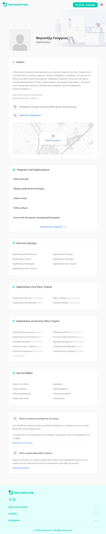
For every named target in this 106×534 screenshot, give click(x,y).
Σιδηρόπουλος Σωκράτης (68, 351)
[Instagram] (14, 499)
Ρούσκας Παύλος (66, 302)
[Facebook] (10, 499)
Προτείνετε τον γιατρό (23, 443)
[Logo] (15, 5)
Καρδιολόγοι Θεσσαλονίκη (25, 254)
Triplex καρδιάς (19, 388)
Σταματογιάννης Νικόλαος (28, 302)
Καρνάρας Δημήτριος (68, 341)
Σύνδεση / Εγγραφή (85, 4)
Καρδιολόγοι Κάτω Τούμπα (25, 268)
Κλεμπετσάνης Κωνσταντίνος (28, 337)
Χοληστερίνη (59, 398)
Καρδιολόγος (37, 94)
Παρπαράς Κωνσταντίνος (28, 332)
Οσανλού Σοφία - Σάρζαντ (28, 346)
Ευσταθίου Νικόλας (27, 341)
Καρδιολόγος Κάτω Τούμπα (25, 98)
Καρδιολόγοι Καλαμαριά (23, 263)
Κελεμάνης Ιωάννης (68, 332)
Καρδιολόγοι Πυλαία (22, 259)
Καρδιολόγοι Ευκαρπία (63, 259)
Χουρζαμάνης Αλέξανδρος (68, 346)
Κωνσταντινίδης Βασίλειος (68, 337)
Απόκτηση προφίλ (21, 468)
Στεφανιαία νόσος (21, 398)
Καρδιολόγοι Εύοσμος (63, 254)
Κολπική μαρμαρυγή (22, 393)
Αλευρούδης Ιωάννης (28, 298)
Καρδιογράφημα (60, 388)
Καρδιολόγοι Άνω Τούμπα (64, 263)
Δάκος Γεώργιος (66, 298)
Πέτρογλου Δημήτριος (28, 351)
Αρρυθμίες (57, 384)
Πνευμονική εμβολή (62, 393)
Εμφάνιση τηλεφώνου (30, 115)
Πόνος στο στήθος (21, 384)
